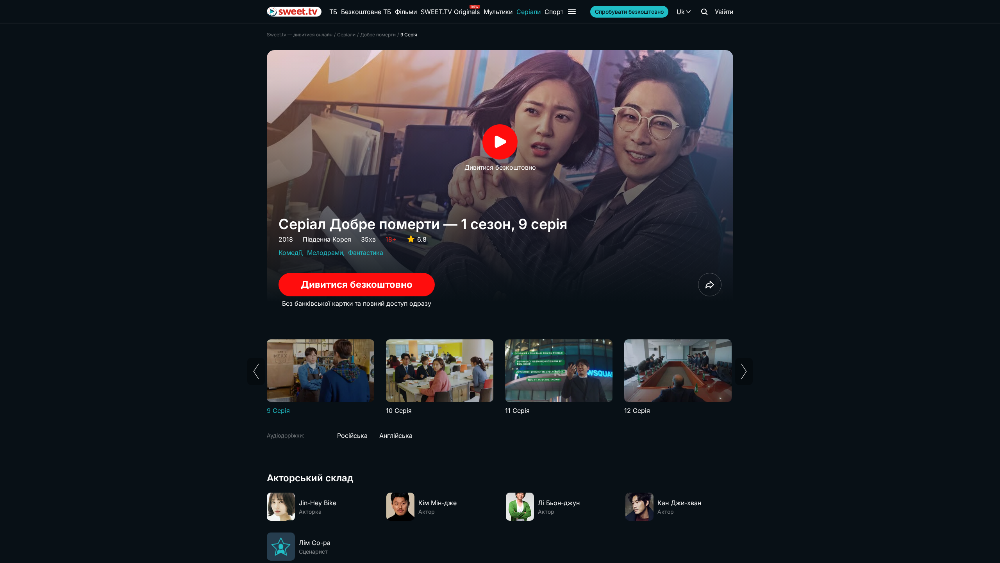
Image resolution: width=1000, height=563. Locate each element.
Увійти (724, 12)
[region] (500, 377)
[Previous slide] (256, 371)
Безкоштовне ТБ (366, 12)
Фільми (406, 12)
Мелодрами (325, 252)
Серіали (528, 12)
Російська (352, 435)
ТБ (333, 12)
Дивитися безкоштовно (356, 284)
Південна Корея (327, 239)
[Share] (709, 284)
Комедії (290, 252)
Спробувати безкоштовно (629, 11)
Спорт (554, 12)
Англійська (395, 435)
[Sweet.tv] (294, 12)
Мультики (498, 12)
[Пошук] (704, 11)
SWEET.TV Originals (450, 12)
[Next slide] (744, 371)
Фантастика (365, 252)
